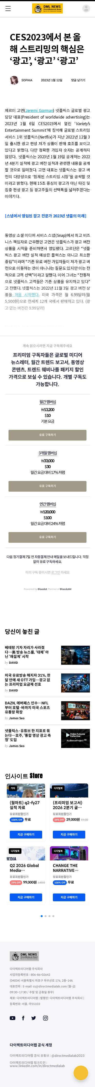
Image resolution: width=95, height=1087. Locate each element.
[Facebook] (23, 1018)
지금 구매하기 (26, 834)
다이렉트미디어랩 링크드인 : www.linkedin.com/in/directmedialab (37, 1064)
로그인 (55, 572)
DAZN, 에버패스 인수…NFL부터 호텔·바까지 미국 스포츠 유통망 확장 (27, 708)
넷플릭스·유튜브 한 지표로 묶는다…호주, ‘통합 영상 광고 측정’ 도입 (28, 735)
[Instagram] (45, 1018)
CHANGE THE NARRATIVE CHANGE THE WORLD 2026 (65, 868)
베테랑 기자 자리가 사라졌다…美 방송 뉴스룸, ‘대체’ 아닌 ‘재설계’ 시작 (27, 652)
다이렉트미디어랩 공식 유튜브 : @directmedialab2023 (47, 1055)
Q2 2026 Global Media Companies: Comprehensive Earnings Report (25, 868)
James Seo (17, 718)
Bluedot (42, 589)
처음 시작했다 (25, 294)
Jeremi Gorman (39, 110)
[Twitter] (33, 1018)
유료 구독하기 (47, 435)
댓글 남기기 (78, 80)
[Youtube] (12, 1018)
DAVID (13, 662)
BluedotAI (65, 589)
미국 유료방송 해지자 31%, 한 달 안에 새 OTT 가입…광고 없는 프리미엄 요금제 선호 (27, 680)
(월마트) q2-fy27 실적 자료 (25, 805)
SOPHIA (26, 80)
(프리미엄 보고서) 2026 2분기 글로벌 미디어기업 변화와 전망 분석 (69, 805)
